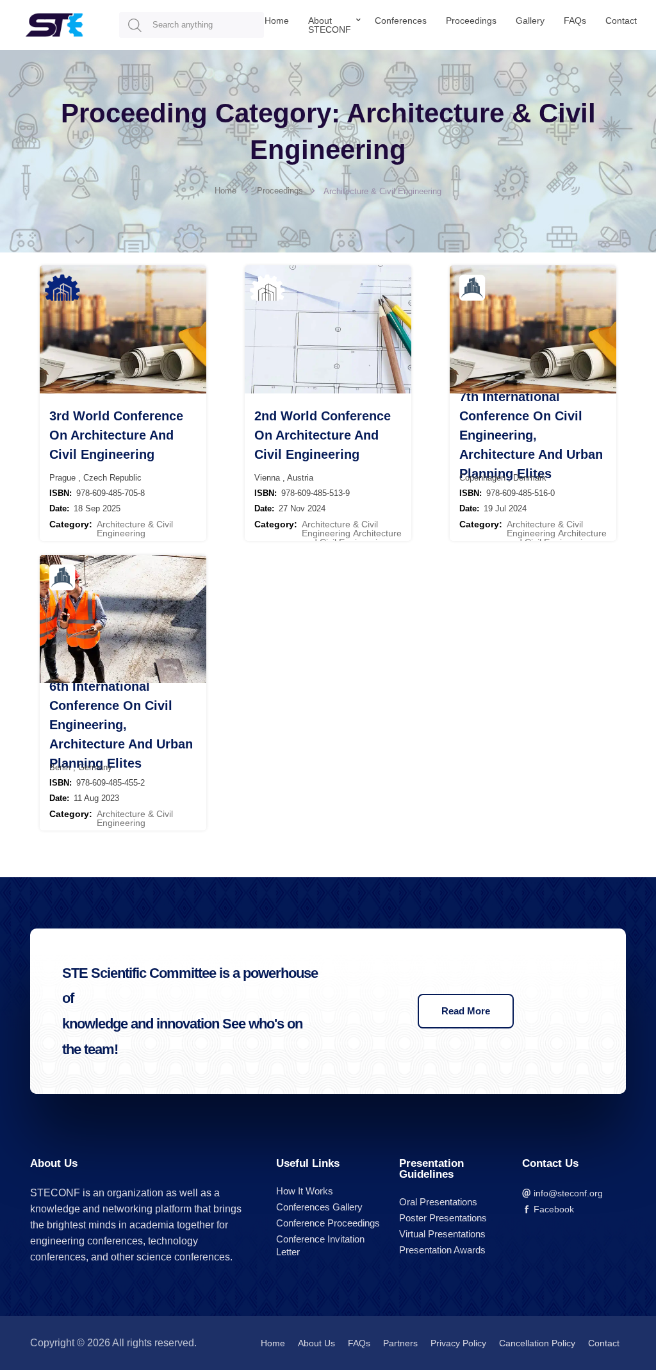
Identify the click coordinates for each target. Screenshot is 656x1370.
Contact (621, 20)
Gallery (530, 20)
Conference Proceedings (328, 1222)
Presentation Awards (442, 1249)
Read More (465, 1010)
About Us (316, 1343)
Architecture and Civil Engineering (352, 537)
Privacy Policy (458, 1343)
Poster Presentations (443, 1217)
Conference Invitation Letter (320, 1245)
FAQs (575, 20)
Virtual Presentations (442, 1233)
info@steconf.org (567, 1193)
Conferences (401, 20)
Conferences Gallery (319, 1206)
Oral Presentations (438, 1201)
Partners (400, 1343)
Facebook (552, 1209)
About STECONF (329, 25)
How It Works (304, 1190)
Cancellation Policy (537, 1343)
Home (277, 20)
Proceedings (471, 20)
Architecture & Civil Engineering (135, 528)
